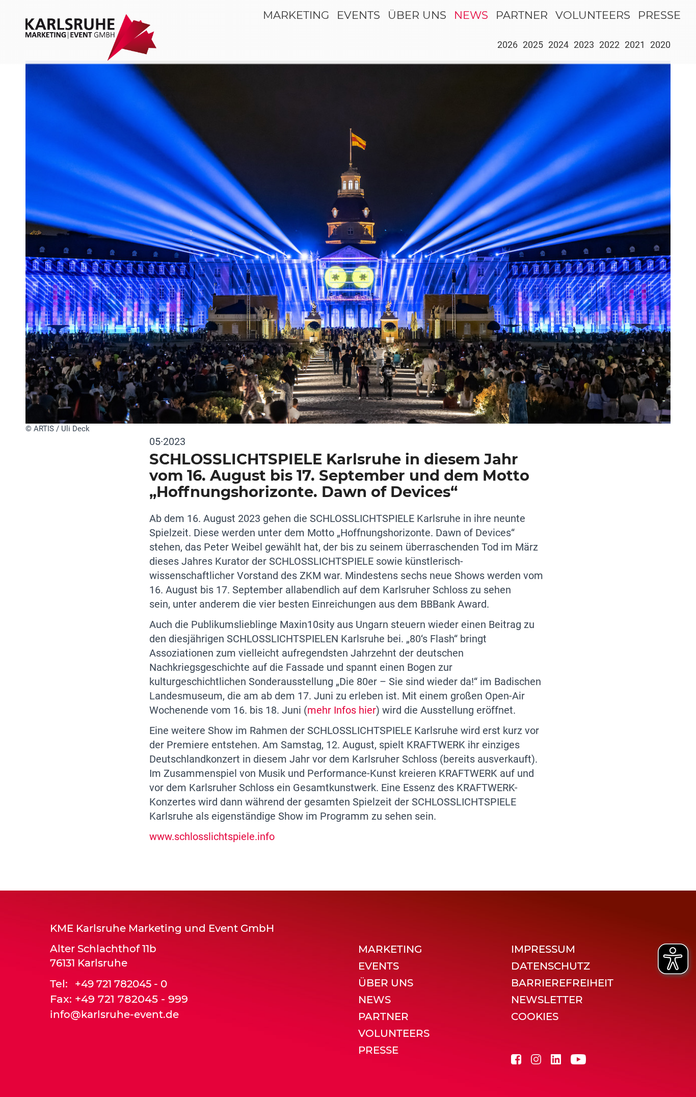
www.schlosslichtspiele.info (212, 836)
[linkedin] (556, 1058)
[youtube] (578, 1058)
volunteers (592, 15)
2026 (507, 44)
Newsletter (547, 1000)
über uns (417, 15)
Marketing (296, 15)
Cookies (534, 1016)
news (471, 15)
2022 (609, 44)
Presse (659, 15)
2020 (660, 44)
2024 (558, 44)
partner (522, 15)
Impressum (543, 949)
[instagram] (536, 1058)
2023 (584, 44)
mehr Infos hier (341, 710)
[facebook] (516, 1058)
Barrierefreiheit (562, 983)
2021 (635, 44)
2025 (533, 44)
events (358, 15)
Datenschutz (550, 966)
